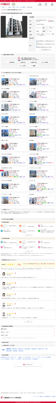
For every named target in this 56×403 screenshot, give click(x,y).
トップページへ (29, 364)
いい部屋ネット (3, 7)
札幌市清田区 (9, 350)
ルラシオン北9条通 (5, 358)
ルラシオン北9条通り (46, 357)
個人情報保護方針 (47, 396)
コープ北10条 (18, 358)
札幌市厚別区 (27, 348)
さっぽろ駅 (23, 65)
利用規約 (41, 396)
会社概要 (53, 396)
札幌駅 (34, 65)
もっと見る (28, 321)
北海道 (9, 7)
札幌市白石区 (34, 62)
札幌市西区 (15, 350)
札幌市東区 (12, 62)
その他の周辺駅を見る (45, 49)
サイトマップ (35, 396)
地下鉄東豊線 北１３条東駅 (43, 41)
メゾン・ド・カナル (36, 357)
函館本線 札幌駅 (40, 47)
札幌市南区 (21, 350)
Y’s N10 (12, 358)
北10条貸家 (35, 358)
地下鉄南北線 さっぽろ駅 (42, 44)
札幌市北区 (23, 62)
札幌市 (13, 7)
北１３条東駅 (22, 7)
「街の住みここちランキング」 (14, 268)
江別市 (46, 348)
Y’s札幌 (19, 357)
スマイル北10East (26, 357)
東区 (17, 7)
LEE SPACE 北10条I (26, 358)
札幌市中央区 (41, 348)
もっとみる (28, 251)
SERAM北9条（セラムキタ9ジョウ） (9, 357)
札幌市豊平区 (34, 348)
